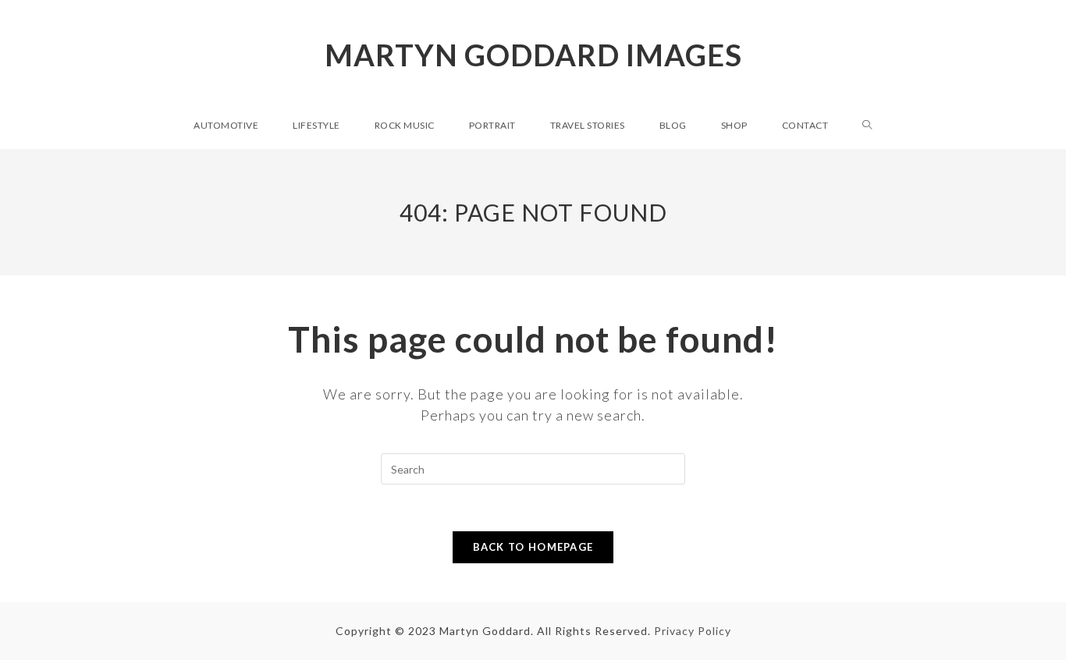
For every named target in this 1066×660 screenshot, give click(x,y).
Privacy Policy (692, 630)
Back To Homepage (533, 547)
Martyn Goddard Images (533, 55)
